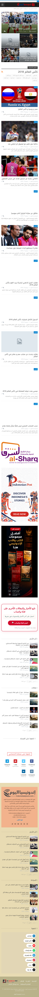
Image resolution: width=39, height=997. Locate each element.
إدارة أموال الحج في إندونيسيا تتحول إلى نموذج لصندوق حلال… (15, 667)
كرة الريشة (19, 78)
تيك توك (29, 969)
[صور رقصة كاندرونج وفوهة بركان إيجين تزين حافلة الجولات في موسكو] (28, 55)
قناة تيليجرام (28, 955)
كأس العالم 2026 (26, 78)
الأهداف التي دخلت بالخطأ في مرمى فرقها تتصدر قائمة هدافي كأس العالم (10, 58)
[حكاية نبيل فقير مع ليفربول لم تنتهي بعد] (19, 131)
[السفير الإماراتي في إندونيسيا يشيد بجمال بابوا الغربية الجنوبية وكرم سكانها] (34, 910)
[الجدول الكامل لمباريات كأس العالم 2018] (19, 307)
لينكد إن (29, 936)
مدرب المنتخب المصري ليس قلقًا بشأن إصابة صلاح (20, 425)
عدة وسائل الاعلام (14, 984)
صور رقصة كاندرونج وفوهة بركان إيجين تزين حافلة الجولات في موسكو (28, 58)
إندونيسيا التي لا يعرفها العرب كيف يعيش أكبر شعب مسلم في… (15, 716)
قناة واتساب (28, 950)
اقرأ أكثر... (19, 820)
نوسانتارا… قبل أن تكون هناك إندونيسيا (18, 692)
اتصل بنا (28, 981)
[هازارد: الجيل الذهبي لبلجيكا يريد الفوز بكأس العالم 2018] (19, 270)
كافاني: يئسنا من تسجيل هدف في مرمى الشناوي (20, 178)
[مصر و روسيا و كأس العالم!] (19, 96)
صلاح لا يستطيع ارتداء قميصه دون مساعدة (22, 248)
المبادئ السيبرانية (25, 984)
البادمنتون (35, 75)
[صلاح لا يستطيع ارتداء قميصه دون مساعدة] (19, 235)
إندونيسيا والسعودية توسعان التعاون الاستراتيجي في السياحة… (18, 901)
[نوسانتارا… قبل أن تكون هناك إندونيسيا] (34, 694)
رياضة (35, 122)
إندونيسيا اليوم (17, 994)
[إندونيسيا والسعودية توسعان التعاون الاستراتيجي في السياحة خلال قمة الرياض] (34, 902)
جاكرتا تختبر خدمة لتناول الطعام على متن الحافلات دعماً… (17, 886)
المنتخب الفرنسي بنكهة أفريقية (24, 28)
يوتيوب (29, 945)
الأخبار (35, 87)
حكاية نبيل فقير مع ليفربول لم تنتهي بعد (23, 143)
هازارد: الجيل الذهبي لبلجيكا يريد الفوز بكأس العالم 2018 (22, 283)
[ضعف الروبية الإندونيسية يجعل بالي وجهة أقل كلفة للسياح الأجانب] (34, 894)
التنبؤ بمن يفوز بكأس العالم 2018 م (12, 45)
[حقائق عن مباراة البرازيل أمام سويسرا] (19, 200)
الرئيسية (34, 981)
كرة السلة (12, 78)
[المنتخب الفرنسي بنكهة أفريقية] (19, 22)
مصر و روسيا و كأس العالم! (28, 109)
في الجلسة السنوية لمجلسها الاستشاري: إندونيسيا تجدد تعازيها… (17, 644)
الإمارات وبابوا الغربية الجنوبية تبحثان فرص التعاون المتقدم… (17, 916)
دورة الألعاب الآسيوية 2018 (18, 75)
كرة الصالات (6, 78)
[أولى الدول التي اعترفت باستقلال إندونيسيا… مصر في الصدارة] (34, 661)
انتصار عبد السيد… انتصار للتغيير (20, 708)
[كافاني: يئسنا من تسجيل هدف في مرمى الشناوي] (19, 166)
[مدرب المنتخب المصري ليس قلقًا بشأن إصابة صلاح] (19, 413)
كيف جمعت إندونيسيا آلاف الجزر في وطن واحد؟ (15, 700)
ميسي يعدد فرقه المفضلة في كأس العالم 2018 (20, 391)
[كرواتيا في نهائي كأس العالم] (28, 40)
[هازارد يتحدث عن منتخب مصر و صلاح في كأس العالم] (19, 341)
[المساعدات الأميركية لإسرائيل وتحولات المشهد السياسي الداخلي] (34, 725)
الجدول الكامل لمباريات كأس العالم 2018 (23, 319)
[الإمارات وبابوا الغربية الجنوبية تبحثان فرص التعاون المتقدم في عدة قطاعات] (34, 917)
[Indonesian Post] (10, 981)
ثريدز (30, 965)
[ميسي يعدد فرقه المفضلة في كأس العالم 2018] (19, 378)
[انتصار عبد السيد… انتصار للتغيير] (34, 710)
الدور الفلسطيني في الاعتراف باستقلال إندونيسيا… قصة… (18, 652)
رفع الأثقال (8, 75)
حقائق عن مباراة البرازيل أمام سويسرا (24, 213)
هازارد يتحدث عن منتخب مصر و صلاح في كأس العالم (21, 355)
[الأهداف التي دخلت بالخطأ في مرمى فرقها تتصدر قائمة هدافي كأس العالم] (10, 55)
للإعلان (22, 981)
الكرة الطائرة (28, 75)
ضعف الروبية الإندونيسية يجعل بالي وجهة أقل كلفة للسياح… (16, 893)
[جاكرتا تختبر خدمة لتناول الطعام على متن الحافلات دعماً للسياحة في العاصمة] (34, 887)
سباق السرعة (34, 78)
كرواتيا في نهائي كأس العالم (29, 45)
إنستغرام (29, 960)
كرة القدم (35, 80)
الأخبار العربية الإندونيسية (31, 13)
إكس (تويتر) (28, 940)
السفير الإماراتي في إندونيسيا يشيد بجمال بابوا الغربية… (15, 909)
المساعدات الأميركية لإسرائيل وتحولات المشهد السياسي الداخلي (16, 724)
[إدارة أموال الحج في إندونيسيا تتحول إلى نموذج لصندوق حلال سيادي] (34, 668)
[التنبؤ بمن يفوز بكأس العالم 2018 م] (10, 40)
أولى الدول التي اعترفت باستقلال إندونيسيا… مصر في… (16, 660)
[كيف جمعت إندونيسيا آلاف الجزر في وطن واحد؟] (34, 702)
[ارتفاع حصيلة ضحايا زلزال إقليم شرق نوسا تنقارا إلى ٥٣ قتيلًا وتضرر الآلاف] (34, 676)
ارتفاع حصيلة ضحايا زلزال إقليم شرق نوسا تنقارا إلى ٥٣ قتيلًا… (15, 675)
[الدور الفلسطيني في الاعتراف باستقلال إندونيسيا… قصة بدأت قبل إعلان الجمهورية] (34, 653)
